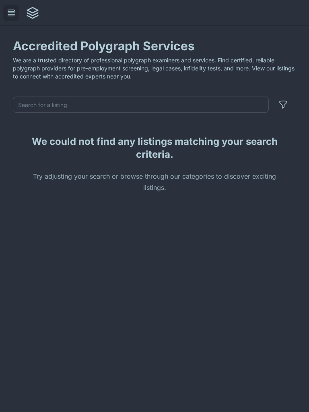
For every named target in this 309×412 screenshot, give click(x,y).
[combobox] (141, 104)
